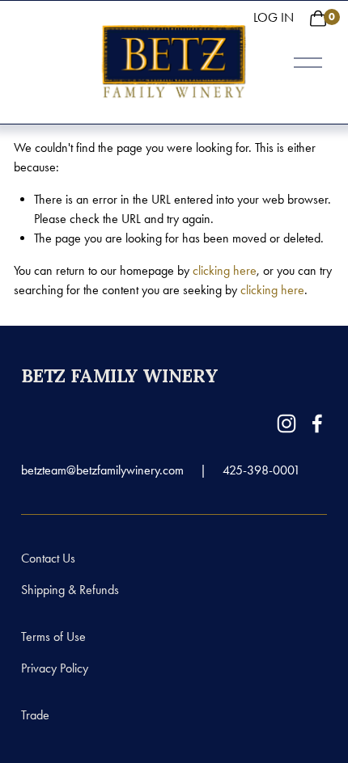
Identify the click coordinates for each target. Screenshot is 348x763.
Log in (273, 17)
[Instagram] (286, 423)
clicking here (225, 270)
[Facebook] (317, 423)
